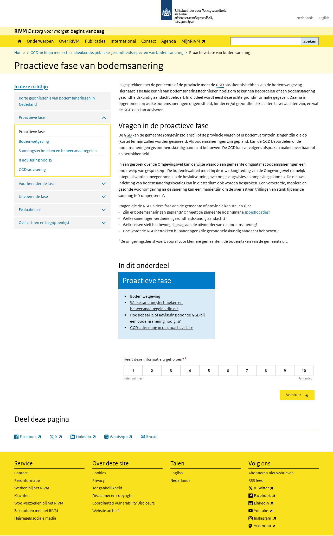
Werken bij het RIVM (31, 487)
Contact (148, 41)
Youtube (275, 510)
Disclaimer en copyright (112, 495)
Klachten (22, 495)
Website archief (105, 510)
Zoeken (309, 41)
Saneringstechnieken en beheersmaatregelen (58, 150)
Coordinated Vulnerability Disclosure (123, 503)
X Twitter (275, 487)
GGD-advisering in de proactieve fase (161, 327)
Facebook (276, 495)
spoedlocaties (256, 212)
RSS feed (256, 480)
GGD (220, 84)
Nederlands (305, 18)
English (324, 18)
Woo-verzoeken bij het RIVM (38, 503)
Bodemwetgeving (34, 141)
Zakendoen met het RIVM (36, 510)
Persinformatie (27, 480)
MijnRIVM (194, 41)
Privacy (98, 480)
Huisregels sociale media (35, 518)
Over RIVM (69, 41)
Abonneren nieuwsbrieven (271, 472)
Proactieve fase (45, 131)
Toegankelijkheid (107, 487)
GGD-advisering (32, 169)
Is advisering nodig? (36, 160)
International (123, 41)
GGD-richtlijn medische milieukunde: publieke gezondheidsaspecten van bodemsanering (106, 52)
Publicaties (95, 41)
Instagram (276, 518)
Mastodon (276, 525)
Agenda (168, 41)
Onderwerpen (40, 41)
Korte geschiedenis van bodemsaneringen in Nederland (57, 101)
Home (19, 41)
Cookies (99, 472)
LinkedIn (275, 503)
